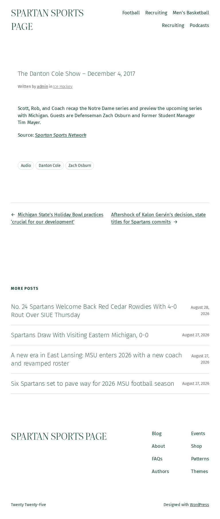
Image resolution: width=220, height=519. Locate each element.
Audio (26, 165)
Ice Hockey (62, 86)
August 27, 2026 (195, 335)
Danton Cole (49, 165)
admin (42, 86)
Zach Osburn (79, 165)
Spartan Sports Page (59, 436)
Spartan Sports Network (60, 135)
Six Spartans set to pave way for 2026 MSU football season (92, 383)
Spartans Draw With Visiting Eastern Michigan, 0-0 (79, 335)
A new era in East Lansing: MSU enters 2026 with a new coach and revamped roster (96, 359)
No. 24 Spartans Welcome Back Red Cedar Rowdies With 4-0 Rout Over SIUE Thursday (94, 310)
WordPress (199, 504)
